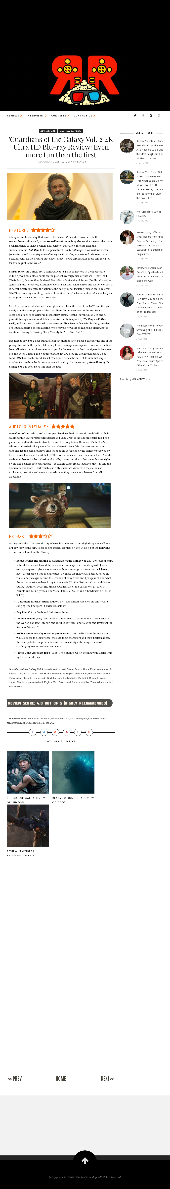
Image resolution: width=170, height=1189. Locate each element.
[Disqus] (61, 916)
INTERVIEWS (36, 115)
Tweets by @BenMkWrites (135, 379)
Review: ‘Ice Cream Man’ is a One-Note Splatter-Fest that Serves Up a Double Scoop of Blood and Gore (152, 274)
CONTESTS (59, 115)
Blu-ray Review (71, 130)
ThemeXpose (85, 1184)
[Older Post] (101, 1082)
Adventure (48, 130)
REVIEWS (13, 115)
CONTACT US (83, 115)
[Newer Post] (20, 1082)
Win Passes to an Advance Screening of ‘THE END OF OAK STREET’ (150, 330)
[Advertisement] (85, 23)
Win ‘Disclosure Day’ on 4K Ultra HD (150, 214)
